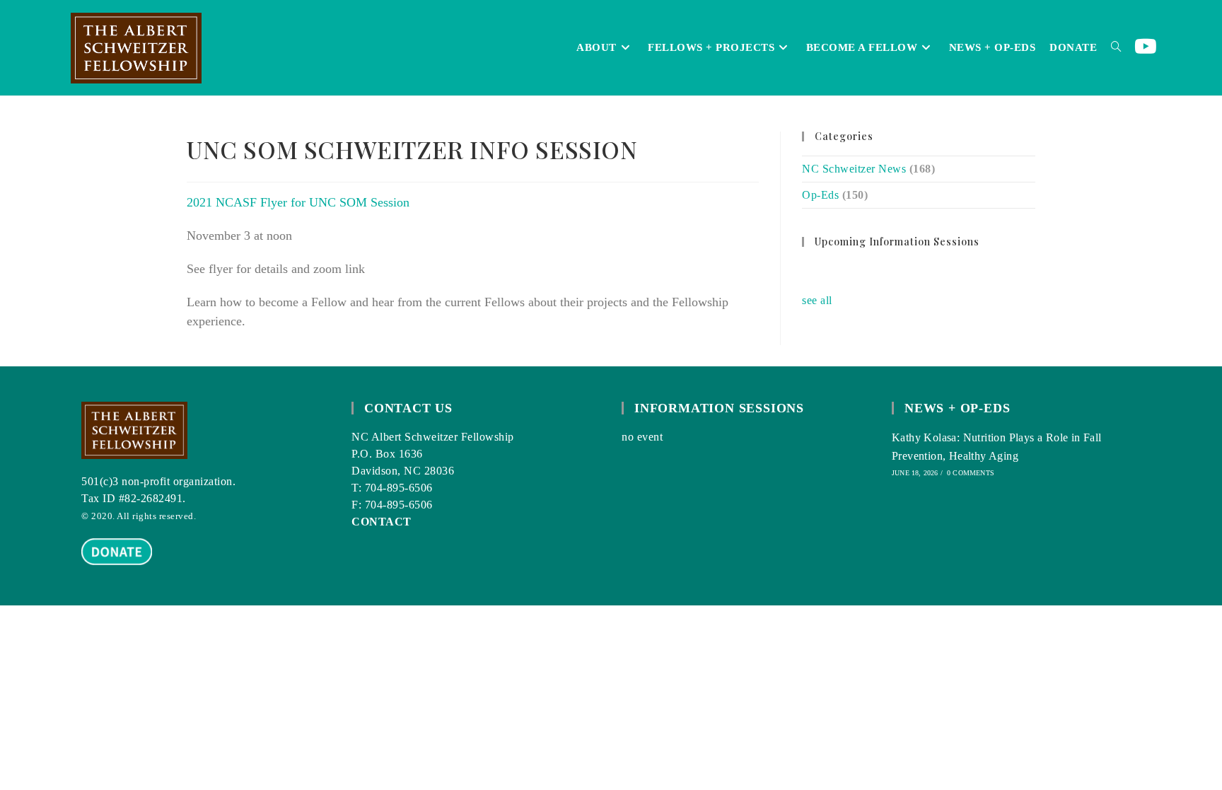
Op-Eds (820, 195)
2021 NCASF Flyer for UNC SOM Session (298, 202)
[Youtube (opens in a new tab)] (1145, 47)
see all (817, 300)
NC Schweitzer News (854, 169)
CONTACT (381, 522)
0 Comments (970, 473)
